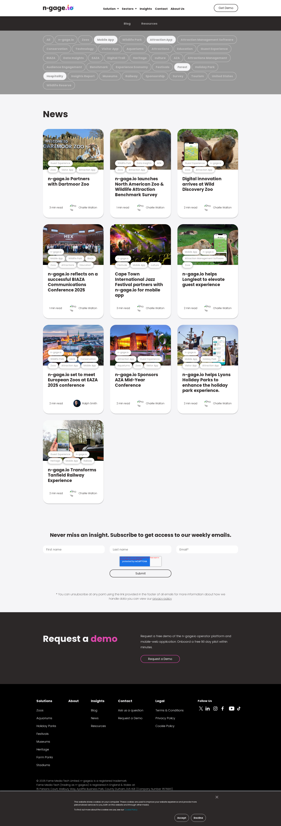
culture (160, 58)
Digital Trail (116, 58)
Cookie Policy (164, 726)
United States (222, 76)
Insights (146, 9)
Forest (182, 67)
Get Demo (226, 8)
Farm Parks (44, 757)
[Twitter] (202, 710)
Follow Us (205, 701)
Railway (131, 76)
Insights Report (83, 76)
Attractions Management (207, 58)
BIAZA (51, 58)
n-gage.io (66, 40)
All (48, 40)
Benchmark (99, 67)
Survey (178, 76)
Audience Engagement (64, 67)
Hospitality (55, 76)
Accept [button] (181, 817)
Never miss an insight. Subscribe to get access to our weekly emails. (140, 535)
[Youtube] (233, 710)
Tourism (197, 76)
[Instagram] (217, 710)
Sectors (128, 9)
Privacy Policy (165, 718)
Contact (161, 9)
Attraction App (161, 40)
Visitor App (110, 49)
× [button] (216, 797)
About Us (177, 9)
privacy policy (162, 599)
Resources (149, 23)
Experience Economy (132, 67)
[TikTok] (241, 710)
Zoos (85, 40)
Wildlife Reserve (59, 85)
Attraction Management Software (207, 40)
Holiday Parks (46, 726)
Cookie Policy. (131, 809)
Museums (110, 76)
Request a (80, 639)
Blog (127, 23)
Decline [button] (198, 817)
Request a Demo (160, 659)
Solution (109, 9)
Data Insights (73, 58)
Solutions (44, 701)
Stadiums (43, 765)
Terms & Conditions (169, 710)
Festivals (162, 67)
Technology (84, 49)
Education (185, 49)
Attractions (160, 49)
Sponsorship (155, 76)
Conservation (57, 49)
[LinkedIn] (209, 710)
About (73, 701)
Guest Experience (214, 49)
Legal (160, 701)
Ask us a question (130, 710)
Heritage (140, 58)
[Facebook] (225, 710)
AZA (177, 58)
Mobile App (105, 40)
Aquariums (135, 49)
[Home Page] (58, 8)
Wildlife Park (132, 40)
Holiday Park (205, 67)
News (55, 114)
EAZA (95, 58)
